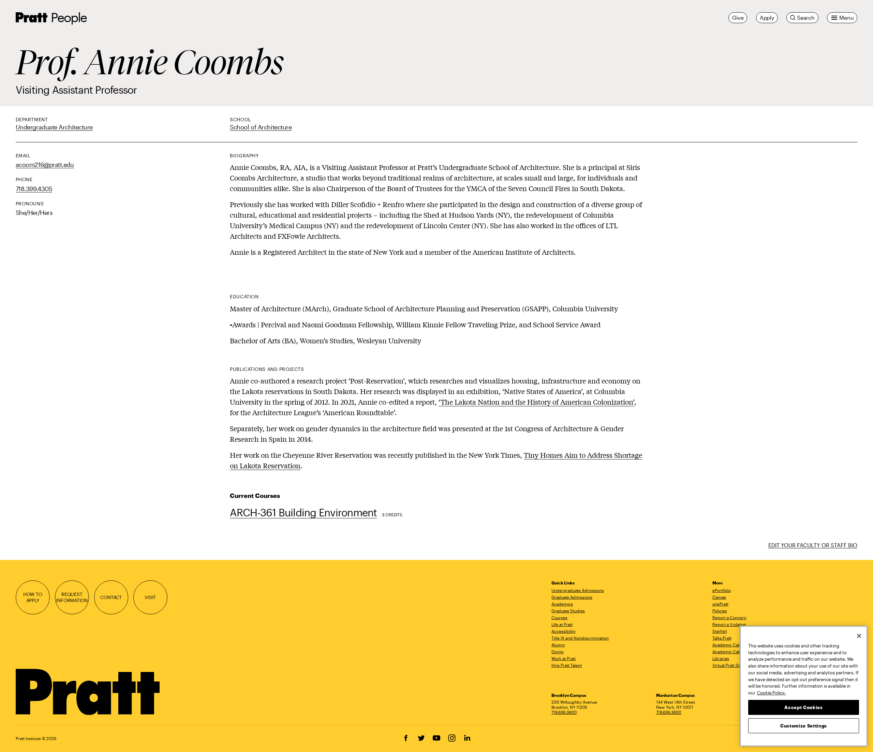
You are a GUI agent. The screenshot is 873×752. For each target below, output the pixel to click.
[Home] (88, 692)
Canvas (719, 597)
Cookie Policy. (771, 692)
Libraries (720, 658)
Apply (767, 17)
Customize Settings (803, 725)
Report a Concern (729, 617)
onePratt (720, 603)
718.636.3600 (564, 712)
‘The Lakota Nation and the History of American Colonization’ (536, 401)
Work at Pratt (563, 658)
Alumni (558, 644)
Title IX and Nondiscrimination (580, 638)
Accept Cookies (803, 707)
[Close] (859, 635)
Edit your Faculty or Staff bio (812, 545)
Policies (719, 610)
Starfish (719, 631)
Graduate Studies (568, 610)
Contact (111, 597)
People (69, 17)
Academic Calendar (731, 651)
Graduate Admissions (571, 597)
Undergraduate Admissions (577, 590)
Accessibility (563, 631)
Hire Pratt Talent (566, 665)
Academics (562, 603)
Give (737, 17)
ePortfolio (721, 590)
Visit (150, 597)
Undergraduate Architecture (54, 127)
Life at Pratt (562, 624)
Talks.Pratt (721, 638)
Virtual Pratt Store (729, 665)
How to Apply (32, 597)
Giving (557, 651)
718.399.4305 (34, 188)
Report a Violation (729, 624)
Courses (559, 617)
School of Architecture (261, 127)
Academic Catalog (730, 644)
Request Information (72, 597)
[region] (804, 686)
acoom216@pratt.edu (45, 164)
